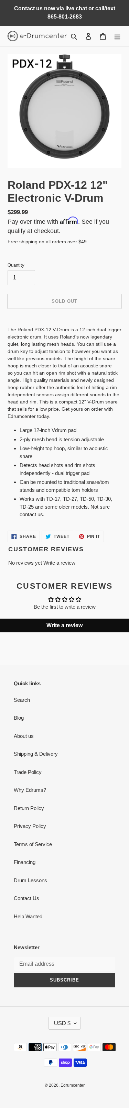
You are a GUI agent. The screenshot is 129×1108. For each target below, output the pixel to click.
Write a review (59, 563)
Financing (24, 862)
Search (22, 700)
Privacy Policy (30, 826)
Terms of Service (33, 844)
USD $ (62, 1023)
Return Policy (29, 808)
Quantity (16, 265)
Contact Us (26, 898)
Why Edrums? (30, 790)
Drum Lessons (30, 880)
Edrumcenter (73, 1085)
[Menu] (117, 36)
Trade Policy (28, 772)
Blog (19, 718)
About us (24, 736)
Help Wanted (28, 916)
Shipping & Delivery (36, 754)
